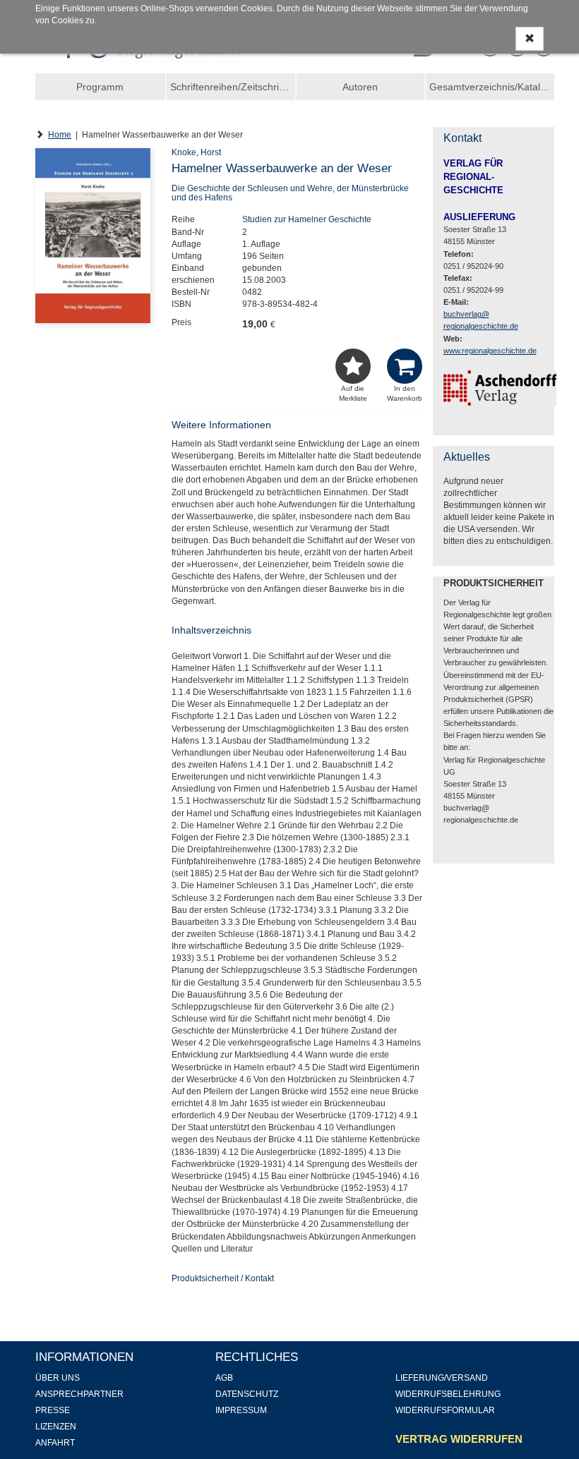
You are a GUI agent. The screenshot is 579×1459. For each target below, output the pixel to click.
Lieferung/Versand (441, 1378)
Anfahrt (55, 1443)
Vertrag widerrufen (459, 1439)
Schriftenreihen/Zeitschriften (232, 86)
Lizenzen (55, 1426)
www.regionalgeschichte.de (490, 350)
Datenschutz (246, 1394)
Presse (52, 1410)
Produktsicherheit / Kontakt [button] (223, 1278)
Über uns (57, 1378)
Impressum (241, 1410)
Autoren (360, 86)
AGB (224, 1378)
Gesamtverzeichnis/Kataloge (491, 86)
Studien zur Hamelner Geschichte (306, 219)
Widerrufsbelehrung (448, 1394)
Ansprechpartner (79, 1394)
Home (59, 135)
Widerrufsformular (445, 1410)
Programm (100, 86)
